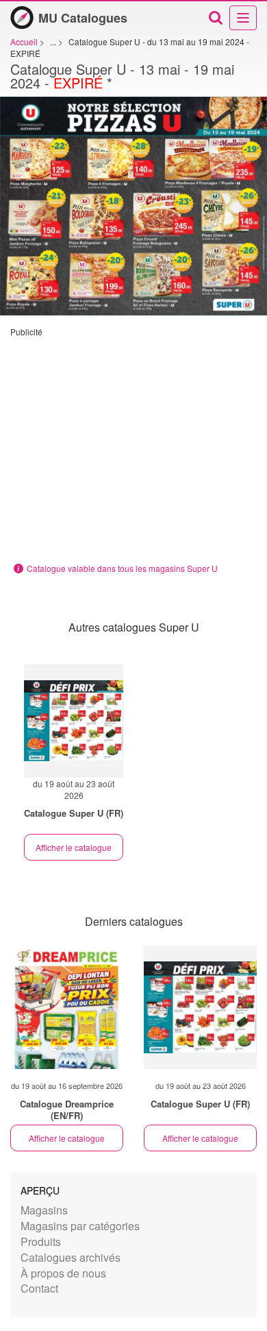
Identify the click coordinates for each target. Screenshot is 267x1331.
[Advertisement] (133, 446)
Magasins (44, 1210)
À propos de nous (63, 1273)
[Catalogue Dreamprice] (66, 1007)
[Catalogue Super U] (200, 1007)
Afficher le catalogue (74, 847)
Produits (41, 1241)
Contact (39, 1288)
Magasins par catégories (80, 1226)
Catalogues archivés (70, 1257)
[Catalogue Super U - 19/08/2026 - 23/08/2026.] (73, 721)
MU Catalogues (82, 18)
